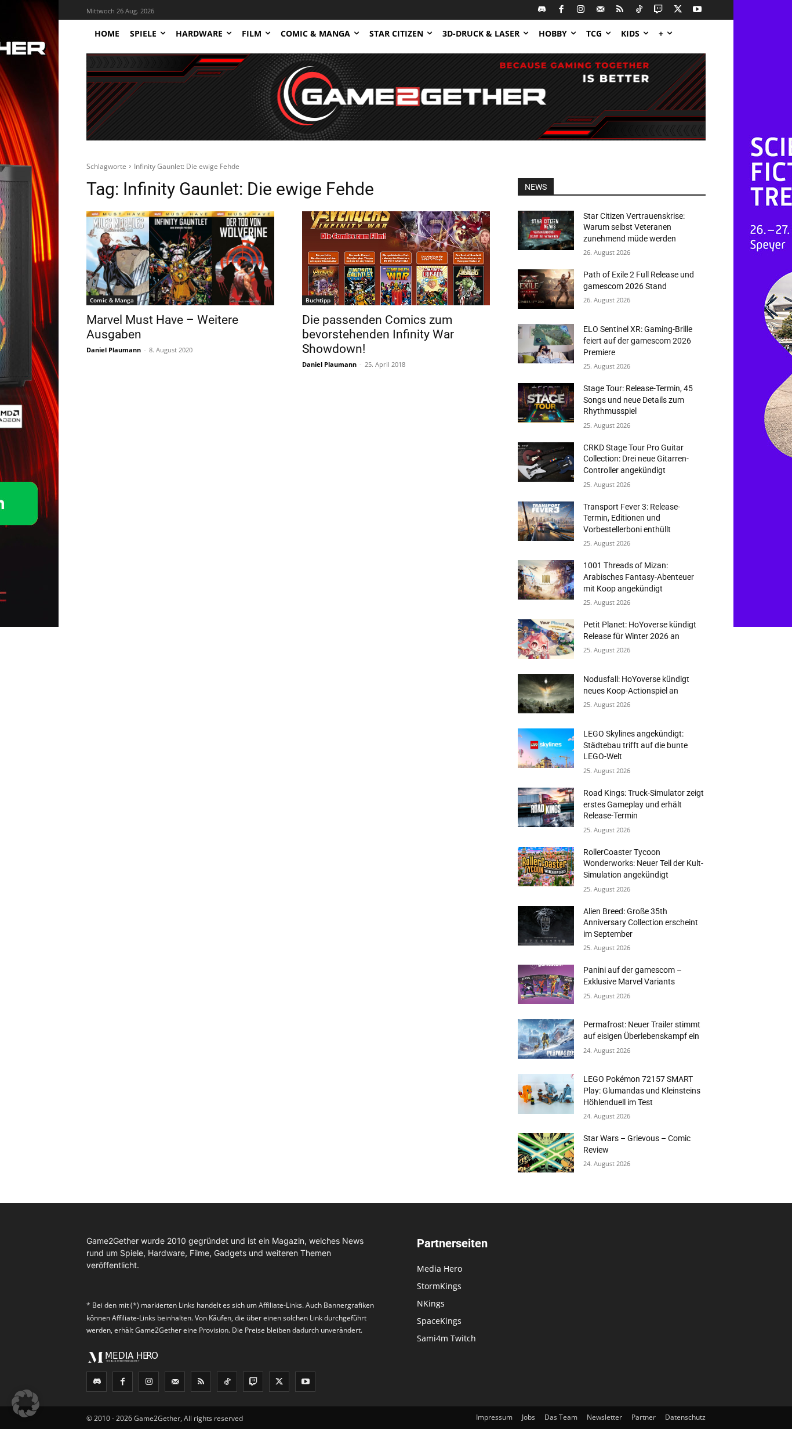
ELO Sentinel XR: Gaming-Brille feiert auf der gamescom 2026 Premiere (637, 340)
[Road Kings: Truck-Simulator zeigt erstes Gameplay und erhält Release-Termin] (546, 807)
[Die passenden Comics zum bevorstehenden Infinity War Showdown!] (396, 258)
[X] (678, 10)
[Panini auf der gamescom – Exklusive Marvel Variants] (546, 984)
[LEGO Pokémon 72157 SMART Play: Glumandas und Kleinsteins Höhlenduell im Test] (546, 1093)
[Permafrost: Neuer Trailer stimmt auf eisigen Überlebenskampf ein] (546, 1039)
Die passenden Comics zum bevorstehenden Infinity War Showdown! (378, 334)
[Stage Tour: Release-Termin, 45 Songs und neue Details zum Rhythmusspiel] (546, 403)
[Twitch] (659, 10)
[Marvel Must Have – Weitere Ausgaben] (180, 258)
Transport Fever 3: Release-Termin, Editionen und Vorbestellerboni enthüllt (631, 518)
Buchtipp (318, 300)
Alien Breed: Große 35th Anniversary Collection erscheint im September (640, 923)
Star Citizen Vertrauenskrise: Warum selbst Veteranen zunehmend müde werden (634, 227)
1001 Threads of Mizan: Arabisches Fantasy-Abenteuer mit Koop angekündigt (638, 577)
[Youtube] (697, 10)
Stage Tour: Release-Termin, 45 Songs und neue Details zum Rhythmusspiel (638, 400)
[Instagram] (581, 10)
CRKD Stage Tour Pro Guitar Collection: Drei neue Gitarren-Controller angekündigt (636, 459)
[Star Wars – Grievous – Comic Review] (546, 1152)
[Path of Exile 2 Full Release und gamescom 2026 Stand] (546, 289)
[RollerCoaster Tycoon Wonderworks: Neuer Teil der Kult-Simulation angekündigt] (546, 866)
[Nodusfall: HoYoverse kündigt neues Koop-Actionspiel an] (546, 693)
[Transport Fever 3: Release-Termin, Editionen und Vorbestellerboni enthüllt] (546, 521)
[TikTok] (639, 10)
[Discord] (542, 10)
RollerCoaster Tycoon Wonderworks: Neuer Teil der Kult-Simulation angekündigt (643, 863)
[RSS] (620, 10)
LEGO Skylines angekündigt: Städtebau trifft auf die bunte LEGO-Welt (635, 745)
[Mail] (600, 10)
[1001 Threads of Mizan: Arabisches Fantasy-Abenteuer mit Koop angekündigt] (546, 580)
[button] (25, 1403)
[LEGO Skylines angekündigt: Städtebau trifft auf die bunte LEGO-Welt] (546, 748)
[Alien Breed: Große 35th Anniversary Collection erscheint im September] (546, 926)
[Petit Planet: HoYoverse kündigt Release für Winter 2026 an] (546, 639)
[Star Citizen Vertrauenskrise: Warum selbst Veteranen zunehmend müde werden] (546, 230)
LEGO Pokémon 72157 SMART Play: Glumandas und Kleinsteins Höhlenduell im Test (641, 1090)
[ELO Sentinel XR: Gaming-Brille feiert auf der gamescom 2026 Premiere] (546, 343)
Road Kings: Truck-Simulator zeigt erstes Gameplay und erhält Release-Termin (643, 804)
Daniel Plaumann (113, 349)
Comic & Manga (112, 300)
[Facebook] (561, 10)
